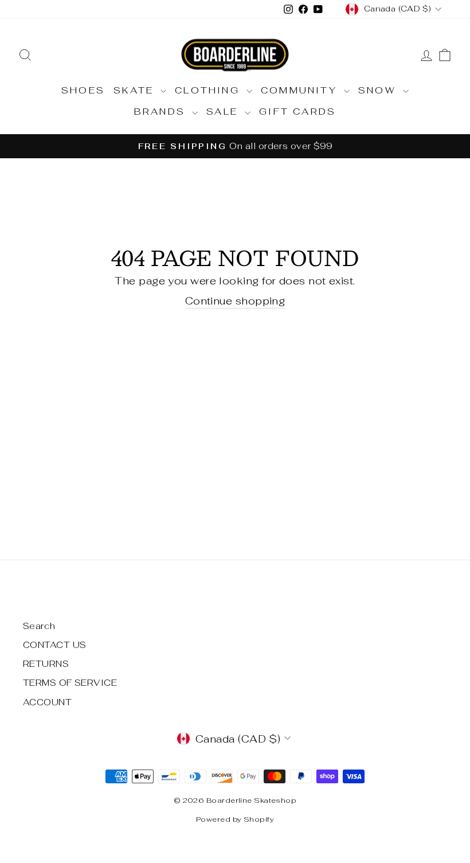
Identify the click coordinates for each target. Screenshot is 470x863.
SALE (224, 112)
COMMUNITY (301, 90)
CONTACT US (55, 644)
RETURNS (46, 663)
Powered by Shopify (235, 819)
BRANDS (161, 112)
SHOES (83, 90)
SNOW (379, 90)
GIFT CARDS (297, 112)
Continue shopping (235, 300)
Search (39, 625)
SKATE (135, 90)
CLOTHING (209, 90)
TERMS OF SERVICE (70, 682)
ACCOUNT (47, 702)
